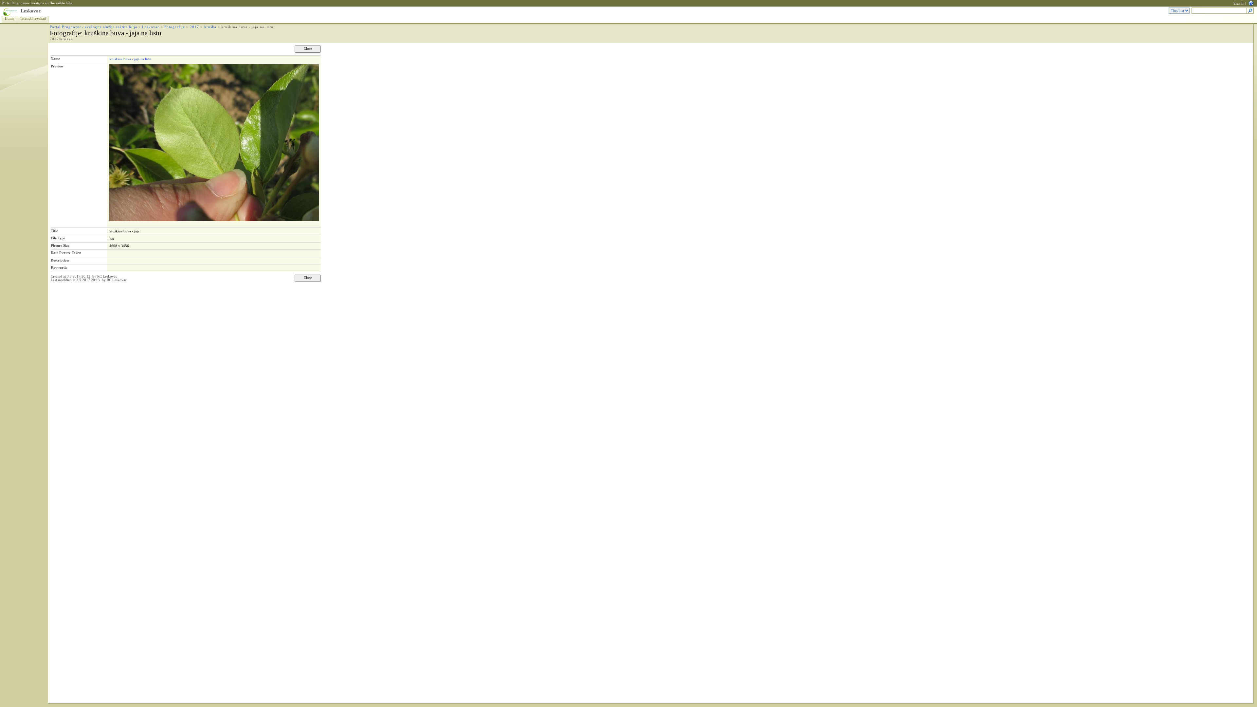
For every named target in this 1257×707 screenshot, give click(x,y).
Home (9, 18)
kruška (210, 27)
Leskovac (31, 10)
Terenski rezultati (33, 18)
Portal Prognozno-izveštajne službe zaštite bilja (37, 3)
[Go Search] (1250, 11)
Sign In (1239, 3)
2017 (194, 27)
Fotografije (174, 27)
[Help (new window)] (1251, 3)
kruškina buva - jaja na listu (130, 59)
